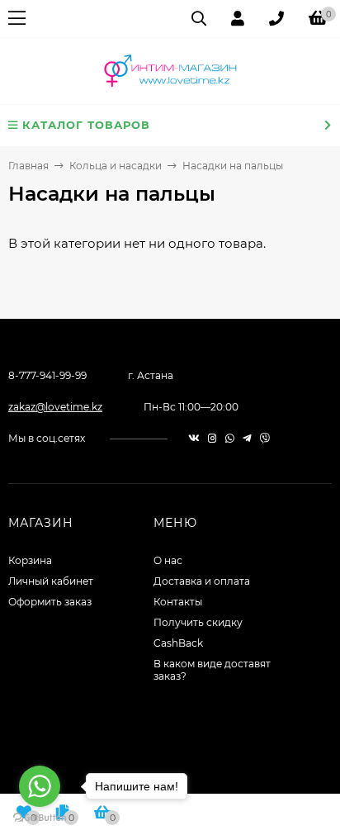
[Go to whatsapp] (39, 786)
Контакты (177, 601)
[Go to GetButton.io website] (39, 818)
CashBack (178, 643)
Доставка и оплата (201, 581)
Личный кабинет (50, 581)
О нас (167, 560)
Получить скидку (198, 622)
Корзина (30, 560)
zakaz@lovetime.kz (55, 407)
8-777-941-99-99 (47, 375)
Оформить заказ (50, 601)
